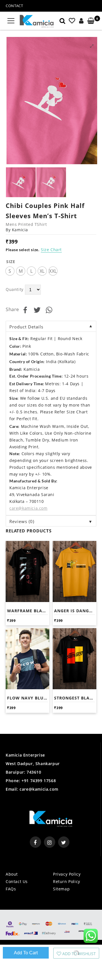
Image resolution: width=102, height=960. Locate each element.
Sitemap (61, 889)
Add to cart (26, 952)
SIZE (10, 261)
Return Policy (66, 881)
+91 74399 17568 (38, 780)
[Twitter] (63, 842)
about (12, 874)
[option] (52, 100)
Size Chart (51, 249)
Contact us (17, 881)
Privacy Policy (66, 874)
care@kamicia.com (39, 789)
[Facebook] (35, 842)
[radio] (10, 271)
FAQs (11, 889)
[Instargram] (49, 842)
